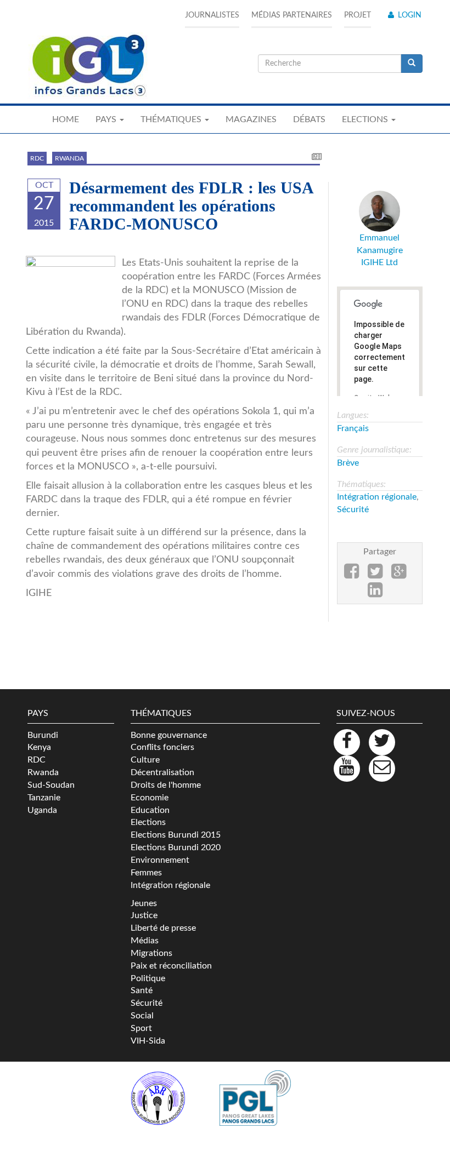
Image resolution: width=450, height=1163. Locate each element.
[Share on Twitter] (375, 574)
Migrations (151, 953)
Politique (148, 978)
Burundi (42, 735)
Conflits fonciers (162, 747)
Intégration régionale (377, 496)
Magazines (251, 119)
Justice (144, 915)
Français (353, 428)
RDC (37, 158)
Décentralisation (162, 772)
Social (142, 1015)
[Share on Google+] (398, 574)
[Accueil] (87, 65)
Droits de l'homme (166, 785)
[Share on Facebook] (351, 574)
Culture (145, 759)
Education (150, 810)
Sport (141, 1028)
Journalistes (212, 15)
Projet (357, 15)
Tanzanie (43, 797)
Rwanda (69, 158)
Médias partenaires (291, 15)
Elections (148, 822)
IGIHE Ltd (379, 262)
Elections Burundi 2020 (176, 847)
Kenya (39, 747)
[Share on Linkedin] (375, 593)
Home (65, 119)
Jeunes (144, 903)
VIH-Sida (148, 1040)
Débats (309, 119)
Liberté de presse (163, 928)
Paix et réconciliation (171, 965)
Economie (149, 797)
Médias (145, 940)
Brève (348, 463)
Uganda (42, 810)
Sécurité (353, 509)
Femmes (146, 872)
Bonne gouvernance (169, 735)
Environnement (160, 860)
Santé (142, 990)
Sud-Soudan (51, 785)
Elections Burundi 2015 (176, 834)
